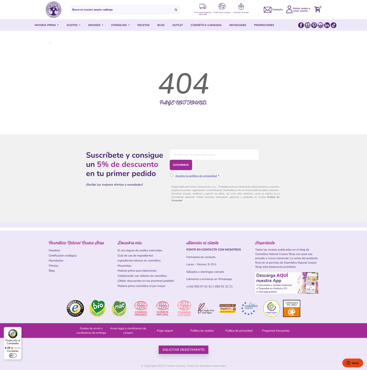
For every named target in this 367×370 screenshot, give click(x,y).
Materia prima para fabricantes (137, 271)
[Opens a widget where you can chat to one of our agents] (352, 363)
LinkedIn (327, 25)
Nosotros (54, 250)
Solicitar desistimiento (183, 350)
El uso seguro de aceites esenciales (140, 250)
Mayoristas (124, 266)
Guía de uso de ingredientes (135, 255)
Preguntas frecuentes (275, 331)
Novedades (56, 260)
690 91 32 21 (224, 286)
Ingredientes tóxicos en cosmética (139, 260)
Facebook (301, 25)
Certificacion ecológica (63, 255)
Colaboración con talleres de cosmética (142, 276)
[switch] (13, 355)
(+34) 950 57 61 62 (199, 286)
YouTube (307, 25)
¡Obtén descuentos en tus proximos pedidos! (146, 281)
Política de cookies (202, 331)
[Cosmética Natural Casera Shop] (53, 10)
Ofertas (53, 266)
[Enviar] (176, 10)
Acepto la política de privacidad (196, 176)
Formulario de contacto (200, 257)
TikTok (333, 25)
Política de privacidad (239, 331)
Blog (52, 271)
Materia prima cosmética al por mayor (141, 286)
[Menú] (19, 329)
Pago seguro (165, 331)
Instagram (320, 25)
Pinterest (314, 25)
